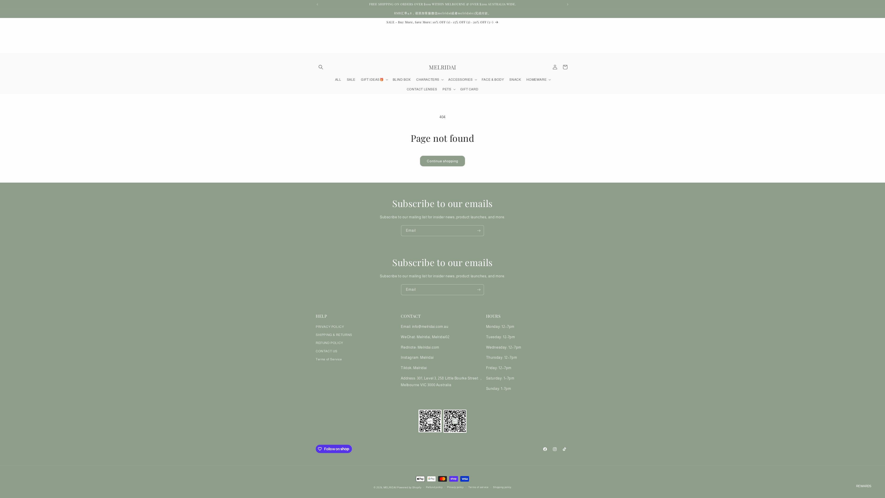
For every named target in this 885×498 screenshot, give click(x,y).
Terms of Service (329, 359)
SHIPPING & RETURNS (334, 335)
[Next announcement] (568, 4)
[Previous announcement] (317, 4)
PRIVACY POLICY (330, 327)
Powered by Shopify (409, 487)
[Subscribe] (479, 230)
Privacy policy (455, 487)
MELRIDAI (390, 487)
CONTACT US (326, 351)
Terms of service (478, 487)
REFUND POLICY (329, 343)
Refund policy (434, 487)
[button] (321, 67)
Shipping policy (502, 487)
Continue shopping (442, 161)
